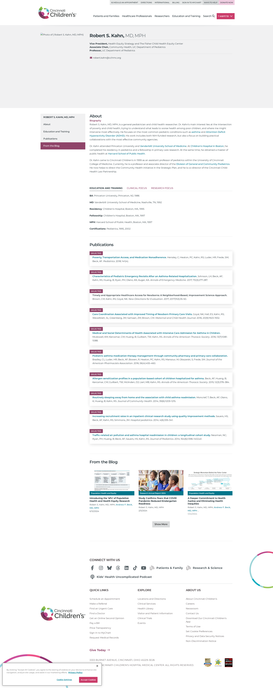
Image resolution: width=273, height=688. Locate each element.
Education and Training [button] (186, 16)
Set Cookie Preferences (199, 631)
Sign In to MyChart (100, 632)
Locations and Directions (152, 599)
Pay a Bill (95, 623)
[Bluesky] (109, 568)
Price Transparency (100, 628)
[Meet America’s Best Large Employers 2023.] (228, 663)
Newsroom (192, 608)
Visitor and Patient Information (155, 613)
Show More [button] (161, 524)
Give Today (98, 650)
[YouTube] (143, 568)
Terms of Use (193, 626)
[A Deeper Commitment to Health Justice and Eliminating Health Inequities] (210, 480)
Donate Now (226, 2)
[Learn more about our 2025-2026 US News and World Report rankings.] (208, 663)
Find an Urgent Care (101, 608)
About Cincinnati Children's (201, 599)
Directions (146, 2)
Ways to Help (210, 2)
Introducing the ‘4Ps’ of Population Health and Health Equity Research (110, 499)
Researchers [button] (162, 16)
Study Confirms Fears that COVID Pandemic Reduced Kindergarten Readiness (158, 501)
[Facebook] (92, 568)
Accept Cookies (88, 680)
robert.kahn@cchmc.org (107, 57)
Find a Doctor (97, 613)
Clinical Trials (145, 618)
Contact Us (192, 613)
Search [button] (207, 16)
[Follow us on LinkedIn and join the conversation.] (126, 568)
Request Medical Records (104, 637)
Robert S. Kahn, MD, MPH (59, 117)
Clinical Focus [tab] (137, 188)
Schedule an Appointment (124, 2)
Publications (50, 138)
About (46, 124)
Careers (190, 603)
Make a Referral (98, 603)
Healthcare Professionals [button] (137, 16)
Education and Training (56, 131)
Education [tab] (106, 188)
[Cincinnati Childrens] (63, 613)
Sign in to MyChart (191, 2)
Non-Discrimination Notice (201, 641)
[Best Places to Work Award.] (218, 663)
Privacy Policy (75, 672)
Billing (175, 2)
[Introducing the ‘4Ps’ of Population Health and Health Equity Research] (112, 480)
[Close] (97, 666)
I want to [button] (223, 16)
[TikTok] (135, 568)
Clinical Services (147, 603)
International (162, 2)
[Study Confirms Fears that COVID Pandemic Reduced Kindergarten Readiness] (161, 480)
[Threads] (118, 568)
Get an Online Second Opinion (107, 618)
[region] (52, 674)
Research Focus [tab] (162, 188)
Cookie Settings (64, 679)
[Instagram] (101, 568)
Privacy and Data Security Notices (205, 636)
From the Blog (51, 145)
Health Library (145, 608)
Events (142, 623)
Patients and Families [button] (106, 16)
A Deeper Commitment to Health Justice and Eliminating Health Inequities (207, 501)
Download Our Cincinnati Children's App (206, 620)
